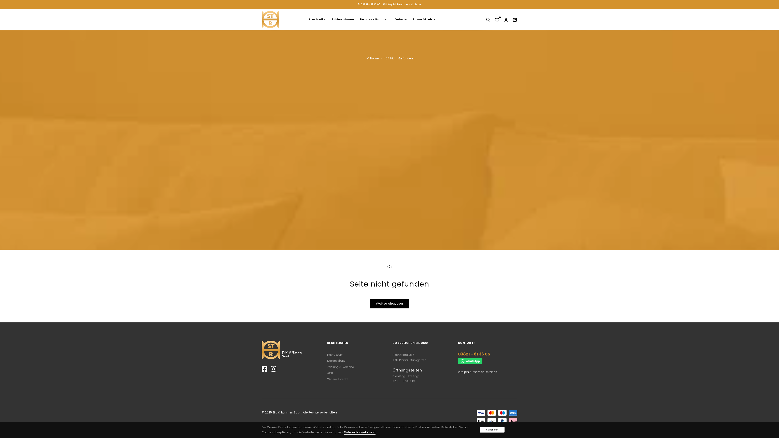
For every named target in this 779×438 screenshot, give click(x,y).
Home (374, 58)
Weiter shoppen (389, 303)
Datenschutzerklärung (360, 432)
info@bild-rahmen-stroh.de (403, 4)
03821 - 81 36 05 (370, 4)
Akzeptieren (492, 429)
